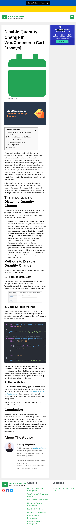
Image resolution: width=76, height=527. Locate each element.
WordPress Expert (39, 448)
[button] (72, 17)
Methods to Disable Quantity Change (19, 137)
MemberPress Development (37, 512)
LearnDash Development (36, 509)
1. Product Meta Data (16, 139)
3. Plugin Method (15, 145)
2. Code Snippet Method (17, 142)
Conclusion (11, 147)
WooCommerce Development (37, 500)
